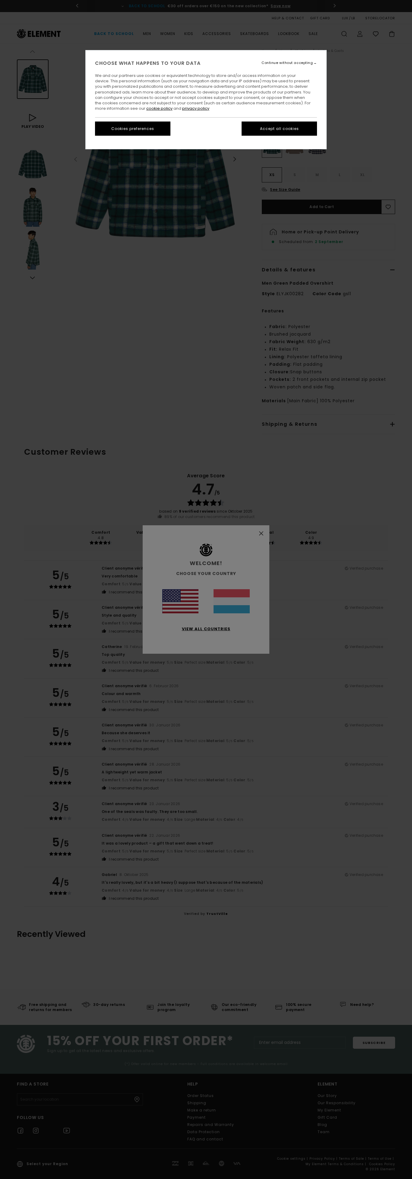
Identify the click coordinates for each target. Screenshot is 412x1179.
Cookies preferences (132, 128)
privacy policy (195, 108)
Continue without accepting (287, 63)
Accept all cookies (279, 128)
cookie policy (159, 108)
